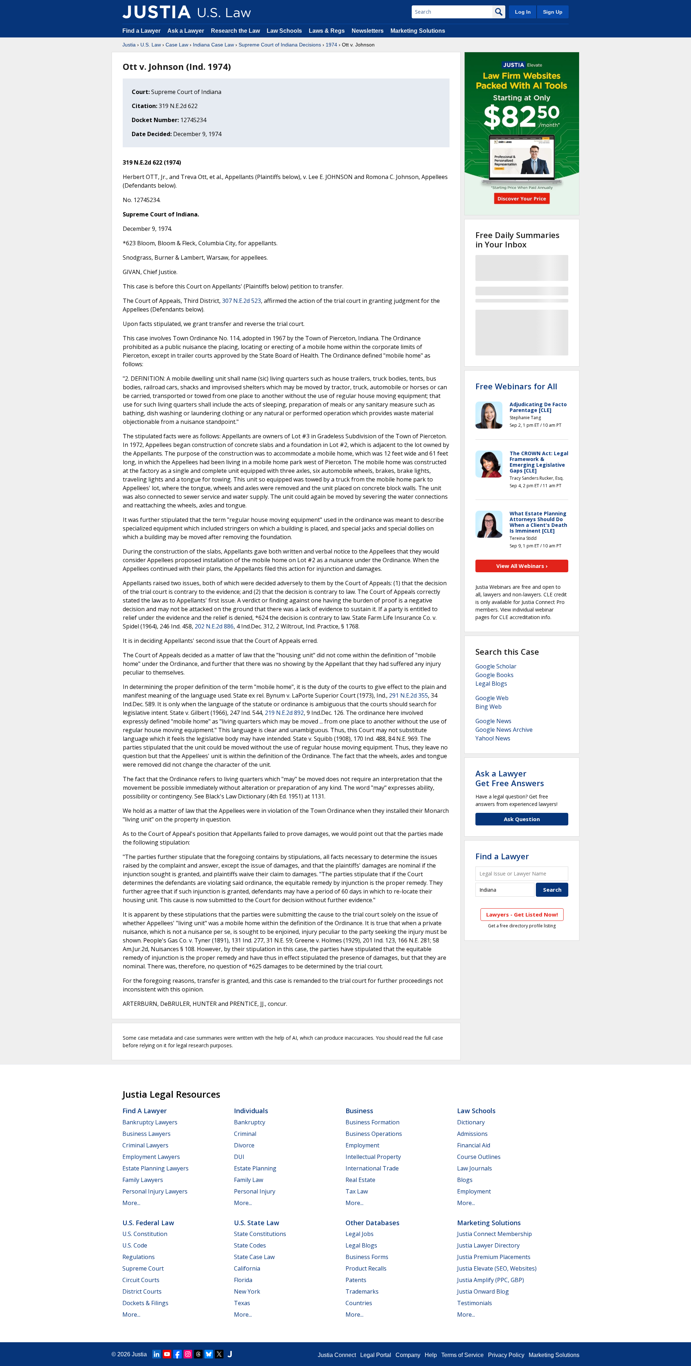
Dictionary (471, 1122)
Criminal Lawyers (145, 1145)
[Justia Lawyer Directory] (229, 1354)
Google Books (494, 675)
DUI (239, 1157)
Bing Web (488, 707)
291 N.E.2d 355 (408, 695)
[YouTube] (167, 1354)
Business (359, 1110)
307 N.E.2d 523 (241, 301)
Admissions (472, 1134)
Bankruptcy (249, 1122)
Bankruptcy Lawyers (149, 1122)
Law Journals (474, 1168)
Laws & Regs (327, 31)
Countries (359, 1303)
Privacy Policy (506, 1355)
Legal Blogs (491, 684)
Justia (129, 45)
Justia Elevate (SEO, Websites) (497, 1268)
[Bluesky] (208, 1354)
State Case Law (254, 1257)
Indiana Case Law (213, 45)
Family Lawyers (142, 1180)
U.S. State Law (256, 1222)
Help (431, 1355)
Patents (356, 1280)
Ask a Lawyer (186, 31)
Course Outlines (479, 1157)
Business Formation (372, 1122)
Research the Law (235, 31)
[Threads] (198, 1354)
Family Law (248, 1180)
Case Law (177, 45)
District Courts (142, 1291)
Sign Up (553, 12)
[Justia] (156, 11)
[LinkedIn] (156, 1354)
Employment (362, 1145)
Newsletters (368, 31)
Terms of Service (462, 1355)
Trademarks (362, 1291)
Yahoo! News (492, 738)
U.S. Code (134, 1245)
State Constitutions (260, 1234)
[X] (219, 1354)
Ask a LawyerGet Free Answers (509, 778)
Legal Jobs (360, 1234)
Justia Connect (337, 1355)
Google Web (492, 698)
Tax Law (357, 1191)
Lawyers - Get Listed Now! (522, 914)
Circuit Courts (140, 1280)
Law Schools (284, 31)
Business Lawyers (146, 1134)
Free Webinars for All (516, 386)
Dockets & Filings (145, 1303)
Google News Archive (504, 730)
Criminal (245, 1134)
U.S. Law (150, 45)
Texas (242, 1303)
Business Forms (367, 1257)
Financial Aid (473, 1145)
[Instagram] (188, 1354)
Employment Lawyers (151, 1157)
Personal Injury (254, 1191)
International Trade (372, 1168)
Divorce (244, 1145)
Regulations (138, 1257)
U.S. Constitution (144, 1234)
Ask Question (522, 819)
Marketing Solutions (417, 31)
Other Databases (372, 1222)
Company (408, 1355)
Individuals (251, 1110)
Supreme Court (143, 1268)
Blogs (465, 1180)
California (247, 1268)
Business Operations (374, 1134)
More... (131, 1203)
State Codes (250, 1245)
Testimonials (474, 1303)
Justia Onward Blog (483, 1291)
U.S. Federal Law (148, 1222)
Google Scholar (495, 666)
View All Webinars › (522, 565)
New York (247, 1291)
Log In (523, 12)
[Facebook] (177, 1354)
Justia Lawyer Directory (488, 1245)
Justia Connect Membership (494, 1234)
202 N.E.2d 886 (214, 626)
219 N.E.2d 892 (284, 713)
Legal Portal (375, 1355)
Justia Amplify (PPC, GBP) (490, 1280)
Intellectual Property (373, 1157)
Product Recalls (366, 1268)
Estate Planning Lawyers (155, 1168)
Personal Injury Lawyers (155, 1191)
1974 (331, 45)
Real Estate (360, 1180)
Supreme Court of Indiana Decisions (280, 45)
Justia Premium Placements (493, 1257)
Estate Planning (255, 1168)
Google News (493, 721)
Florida (243, 1280)
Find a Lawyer (141, 31)
